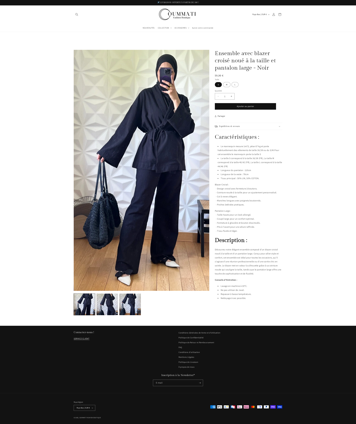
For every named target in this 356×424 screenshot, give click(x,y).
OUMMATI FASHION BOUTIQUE (90, 418)
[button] (77, 14)
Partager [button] (221, 116)
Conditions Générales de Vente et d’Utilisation (199, 332)
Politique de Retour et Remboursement (196, 342)
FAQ (180, 347)
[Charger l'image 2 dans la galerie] (107, 304)
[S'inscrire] (200, 383)
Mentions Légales (186, 357)
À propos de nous (187, 367)
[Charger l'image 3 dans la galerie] (130, 304)
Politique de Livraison (188, 362)
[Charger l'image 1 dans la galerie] (84, 304)
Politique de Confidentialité (191, 337)
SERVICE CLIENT (81, 338)
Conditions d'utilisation (189, 352)
